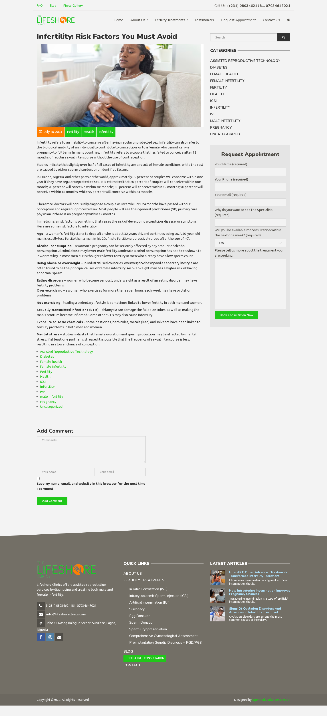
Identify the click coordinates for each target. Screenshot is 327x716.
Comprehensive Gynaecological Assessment (163, 635)
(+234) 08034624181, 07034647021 (71, 605)
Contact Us (271, 20)
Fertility (46, 371)
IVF (42, 391)
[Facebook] (41, 637)
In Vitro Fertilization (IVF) (148, 589)
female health (51, 361)
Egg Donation (139, 615)
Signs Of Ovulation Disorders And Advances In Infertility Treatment (255, 610)
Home (118, 20)
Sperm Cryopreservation (148, 629)
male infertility (51, 396)
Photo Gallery (73, 6)
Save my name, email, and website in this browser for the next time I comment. (91, 486)
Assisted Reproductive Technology (66, 351)
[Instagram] (50, 637)
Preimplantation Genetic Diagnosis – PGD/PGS (165, 642)
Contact (132, 665)
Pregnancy (48, 402)
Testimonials (204, 20)
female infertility (53, 366)
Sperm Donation (141, 622)
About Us (137, 20)
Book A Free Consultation (145, 658)
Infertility (47, 386)
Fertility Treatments (170, 20)
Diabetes (47, 356)
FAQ (40, 6)
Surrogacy (137, 609)
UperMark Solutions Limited (271, 700)
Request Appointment (238, 20)
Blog (53, 6)
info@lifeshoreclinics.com (66, 614)
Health (45, 376)
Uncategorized (51, 406)
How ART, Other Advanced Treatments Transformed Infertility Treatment (258, 574)
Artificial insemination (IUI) (149, 602)
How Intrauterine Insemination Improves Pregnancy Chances (259, 592)
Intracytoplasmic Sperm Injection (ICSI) (159, 595)
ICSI (43, 381)
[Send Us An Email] (59, 637)
